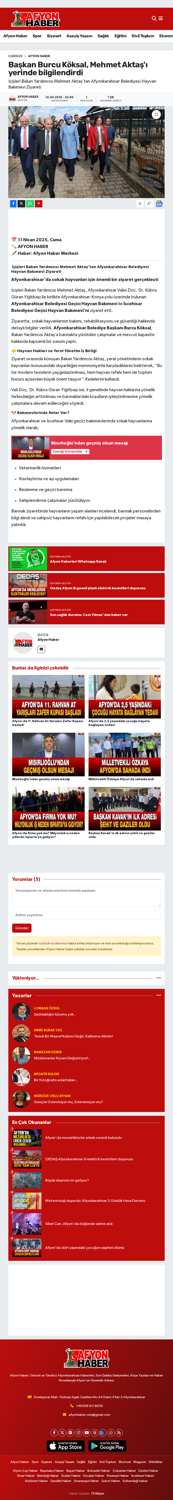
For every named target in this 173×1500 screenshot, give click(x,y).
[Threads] (94, 1433)
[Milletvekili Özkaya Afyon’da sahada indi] (125, 754)
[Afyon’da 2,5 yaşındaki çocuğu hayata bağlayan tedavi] (125, 696)
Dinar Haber (26, 1475)
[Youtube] (86, 1433)
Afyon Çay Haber (25, 1470)
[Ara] (154, 19)
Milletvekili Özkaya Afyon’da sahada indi (121, 779)
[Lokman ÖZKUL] (21, 1011)
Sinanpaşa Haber (86, 1481)
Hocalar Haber (93, 1475)
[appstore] (66, 1446)
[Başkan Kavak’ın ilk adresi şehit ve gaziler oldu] (125, 808)
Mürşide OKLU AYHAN (52, 1096)
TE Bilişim (97, 1493)
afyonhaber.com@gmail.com (89, 1414)
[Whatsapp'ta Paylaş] (30, 204)
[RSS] (119, 1433)
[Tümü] (159, 978)
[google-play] (107, 1446)
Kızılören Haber (36, 1481)
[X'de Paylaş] (21, 204)
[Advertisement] (86, 1300)
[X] (62, 1433)
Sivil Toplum (143, 35)
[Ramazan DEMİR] (21, 1055)
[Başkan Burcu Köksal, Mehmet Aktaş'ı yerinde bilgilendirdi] (86, 152)
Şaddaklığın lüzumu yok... (55, 1014)
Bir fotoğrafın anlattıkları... (56, 1080)
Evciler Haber (71, 1475)
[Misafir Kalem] (21, 1077)
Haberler (15, 56)
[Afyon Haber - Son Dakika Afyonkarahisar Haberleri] (35, 19)
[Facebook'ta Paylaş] (13, 204)
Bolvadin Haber (98, 1470)
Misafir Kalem (46, 1074)
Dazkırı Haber (148, 1470)
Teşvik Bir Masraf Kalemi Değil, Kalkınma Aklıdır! (73, 1036)
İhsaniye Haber (118, 1475)
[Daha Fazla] (38, 204)
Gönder (22, 928)
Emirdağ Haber (48, 1475)
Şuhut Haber (111, 1481)
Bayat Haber (75, 1470)
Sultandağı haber (135, 1481)
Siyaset (54, 35)
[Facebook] (54, 1433)
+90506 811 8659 (89, 1406)
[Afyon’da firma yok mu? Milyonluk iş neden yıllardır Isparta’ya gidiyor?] (48, 808)
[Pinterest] (70, 1433)
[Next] (103, 1433)
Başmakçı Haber (52, 1470)
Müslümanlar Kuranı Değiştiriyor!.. (62, 1058)
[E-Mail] (41, 649)
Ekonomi (125, 1462)
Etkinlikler (156, 1462)
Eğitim (120, 35)
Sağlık (103, 35)
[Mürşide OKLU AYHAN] (21, 1099)
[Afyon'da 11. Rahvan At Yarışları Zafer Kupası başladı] (48, 696)
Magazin (139, 1462)
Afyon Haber (15, 35)
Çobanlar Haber (124, 1470)
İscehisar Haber (142, 1475)
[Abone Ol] (159, 204)
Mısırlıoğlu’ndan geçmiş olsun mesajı (41, 779)
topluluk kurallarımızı (53, 943)
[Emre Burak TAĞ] (21, 1033)
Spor (37, 35)
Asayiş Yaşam (79, 35)
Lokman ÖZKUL (47, 1008)
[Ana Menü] (161, 19)
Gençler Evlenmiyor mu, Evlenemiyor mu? (68, 1102)
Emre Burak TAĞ (48, 1030)
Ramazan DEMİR (48, 1052)
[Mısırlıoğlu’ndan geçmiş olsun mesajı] (48, 754)
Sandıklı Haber (60, 1481)
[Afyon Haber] (23, 643)
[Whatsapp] (111, 1433)
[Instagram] (78, 1433)
